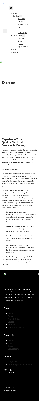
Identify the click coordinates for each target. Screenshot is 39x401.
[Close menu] (11, 8)
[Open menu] (5, 31)
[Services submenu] (20, 16)
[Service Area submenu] (23, 35)
